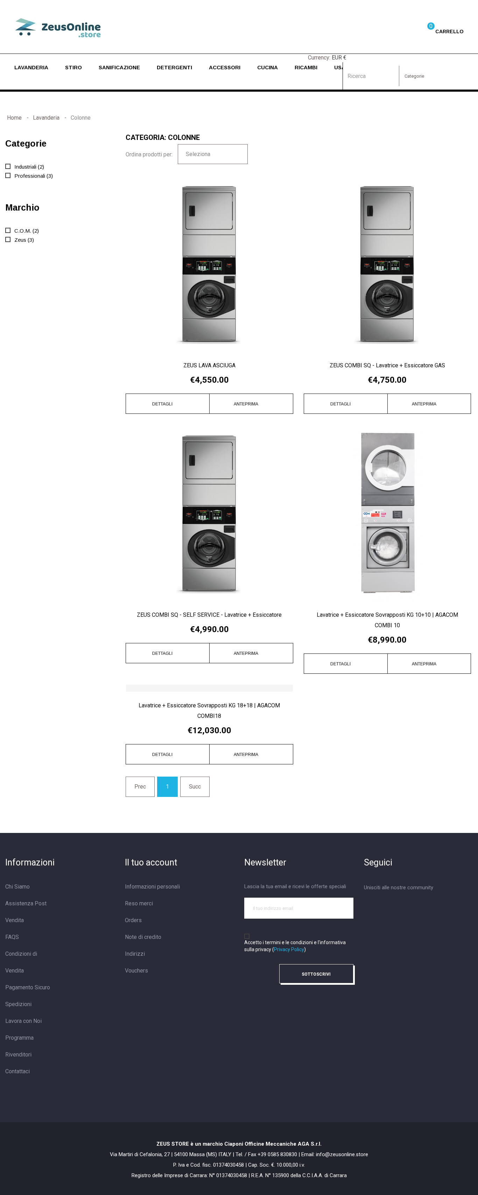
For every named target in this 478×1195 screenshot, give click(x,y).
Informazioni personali (152, 886)
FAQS (12, 937)
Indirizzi (135, 953)
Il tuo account (151, 862)
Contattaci (17, 1071)
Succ (195, 786)
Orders (133, 920)
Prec (140, 786)
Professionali (33, 176)
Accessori (224, 67)
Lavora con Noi (23, 1021)
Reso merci (139, 903)
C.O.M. (26, 231)
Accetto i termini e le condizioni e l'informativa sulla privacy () (295, 946)
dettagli (163, 404)
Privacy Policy (289, 949)
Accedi (400, 30)
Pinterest (413, 906)
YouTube (398, 906)
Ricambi (306, 67)
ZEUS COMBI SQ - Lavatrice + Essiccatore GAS (387, 365)
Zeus (24, 240)
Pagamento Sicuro (27, 987)
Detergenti (174, 67)
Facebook (367, 906)
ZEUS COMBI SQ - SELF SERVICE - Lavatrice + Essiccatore (209, 614)
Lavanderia (31, 67)
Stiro (73, 67)
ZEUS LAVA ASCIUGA (209, 365)
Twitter (382, 906)
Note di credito (143, 937)
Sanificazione (119, 67)
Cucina (267, 67)
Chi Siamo (17, 886)
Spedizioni (18, 1004)
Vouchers (136, 970)
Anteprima (246, 404)
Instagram (429, 906)
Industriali (29, 167)
